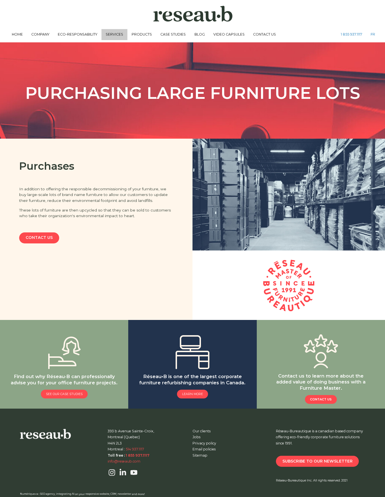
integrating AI (65, 493)
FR (373, 34)
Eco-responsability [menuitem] (77, 34)
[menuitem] (351, 34)
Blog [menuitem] (199, 34)
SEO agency (47, 493)
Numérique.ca (29, 493)
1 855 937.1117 (351, 34)
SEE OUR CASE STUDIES (64, 394)
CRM (113, 493)
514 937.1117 (135, 449)
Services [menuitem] (114, 34)
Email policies (204, 449)
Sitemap (200, 455)
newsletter (124, 493)
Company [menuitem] (40, 34)
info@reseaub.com (124, 461)
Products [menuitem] (142, 34)
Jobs (196, 437)
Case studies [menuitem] (173, 34)
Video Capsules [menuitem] (229, 34)
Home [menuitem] (17, 34)
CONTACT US (39, 237)
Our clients (202, 431)
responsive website (97, 493)
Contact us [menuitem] (264, 34)
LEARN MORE (192, 394)
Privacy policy (204, 443)
